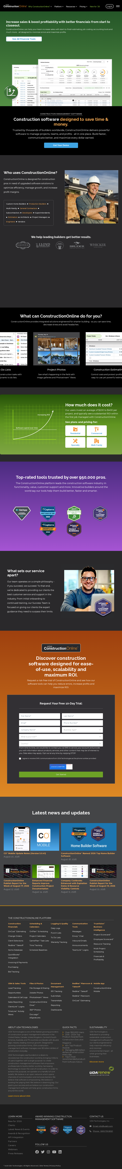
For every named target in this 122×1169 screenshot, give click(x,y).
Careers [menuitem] (12, 1145)
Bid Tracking (13, 972)
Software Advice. (75, 1062)
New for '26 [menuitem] (95, 6)
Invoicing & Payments (18, 962)
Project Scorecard (102, 935)
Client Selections (15, 941)
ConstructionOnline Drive (38, 1003)
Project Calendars (38, 936)
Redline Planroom (81, 996)
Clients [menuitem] (11, 1125)
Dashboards (56, 1010)
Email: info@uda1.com (103, 1126)
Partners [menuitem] (12, 1141)
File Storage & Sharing (39, 988)
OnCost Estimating (17, 931)
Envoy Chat (78, 936)
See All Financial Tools (24, 39)
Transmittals (56, 1000)
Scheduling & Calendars (36, 925)
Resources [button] (70, 6)
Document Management (57, 985)
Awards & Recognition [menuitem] (19, 1133)
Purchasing (13, 967)
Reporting (55, 1005)
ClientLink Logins (16, 1006)
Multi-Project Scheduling (99, 950)
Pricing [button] (82, 6)
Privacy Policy (55, 1166)
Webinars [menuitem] (12, 1149)
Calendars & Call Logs (17, 997)
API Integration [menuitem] (15, 1137)
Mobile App (99, 983)
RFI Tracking (56, 991)
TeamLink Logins (80, 950)
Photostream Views (39, 997)
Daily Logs (55, 928)
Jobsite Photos (36, 993)
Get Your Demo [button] (61, 145)
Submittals (56, 996)
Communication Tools (80, 925)
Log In (109, 6)
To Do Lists (56, 937)
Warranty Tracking (59, 942)
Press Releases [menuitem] (15, 1153)
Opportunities (14, 993)
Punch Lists (56, 933)
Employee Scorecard (104, 939)
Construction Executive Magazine (72, 1041)
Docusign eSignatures (35, 1016)
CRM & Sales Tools (17, 983)
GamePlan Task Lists (39, 941)
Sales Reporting (15, 1002)
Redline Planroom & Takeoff (82, 985)
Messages (76, 931)
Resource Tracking (102, 944)
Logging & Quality (59, 923)
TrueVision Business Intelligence (99, 926)
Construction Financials (14, 925)
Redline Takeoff (15, 945)
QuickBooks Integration (14, 956)
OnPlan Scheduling (39, 931)
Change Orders (15, 936)
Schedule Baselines (38, 950)
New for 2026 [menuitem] (15, 1121)
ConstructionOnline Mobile (102, 989)
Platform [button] (58, 6)
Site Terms (44, 1166)
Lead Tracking (14, 988)
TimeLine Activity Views (16, 1013)
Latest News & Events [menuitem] (18, 1129)
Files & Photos (36, 983)
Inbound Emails (79, 941)
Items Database (15, 950)
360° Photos (35, 1010)
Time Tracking (36, 945)
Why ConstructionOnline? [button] (39, 6)
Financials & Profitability (99, 958)
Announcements (80, 945)
